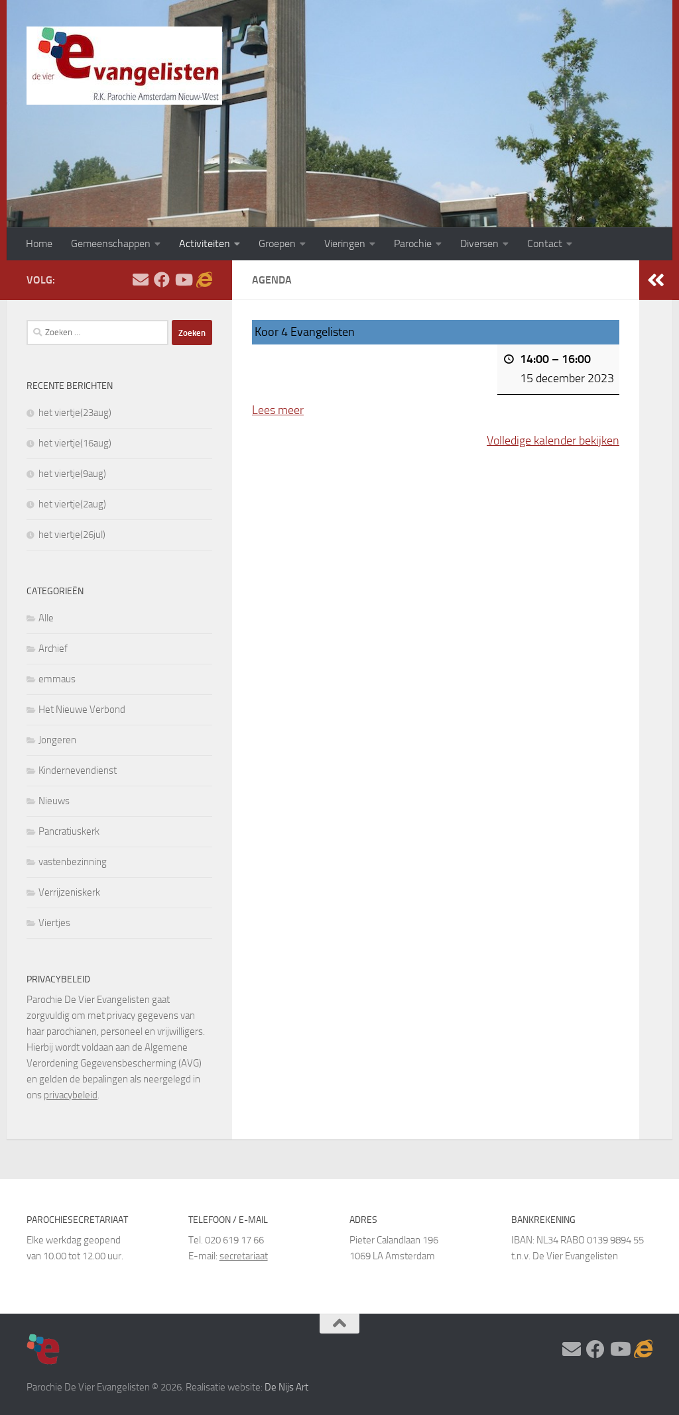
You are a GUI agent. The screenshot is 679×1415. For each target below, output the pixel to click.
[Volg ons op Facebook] (162, 280)
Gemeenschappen (111, 243)
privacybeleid (70, 1095)
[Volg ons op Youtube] (183, 280)
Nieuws (54, 801)
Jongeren (57, 740)
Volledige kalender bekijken (553, 440)
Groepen (277, 243)
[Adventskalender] (204, 280)
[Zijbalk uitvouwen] (655, 280)
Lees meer (278, 410)
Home (39, 243)
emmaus (57, 679)
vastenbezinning (72, 862)
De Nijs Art (286, 1387)
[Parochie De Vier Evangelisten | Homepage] (124, 65)
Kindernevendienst (77, 770)
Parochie (413, 243)
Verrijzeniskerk (69, 892)
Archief (53, 649)
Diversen (479, 243)
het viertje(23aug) (74, 413)
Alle (46, 618)
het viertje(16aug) (74, 443)
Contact (544, 243)
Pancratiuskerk (68, 831)
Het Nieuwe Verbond (81, 709)
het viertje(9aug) (72, 474)
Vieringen (344, 243)
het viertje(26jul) (71, 535)
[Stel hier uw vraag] (141, 280)
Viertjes (54, 923)
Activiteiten (204, 243)
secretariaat (243, 1256)
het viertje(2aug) (72, 504)
